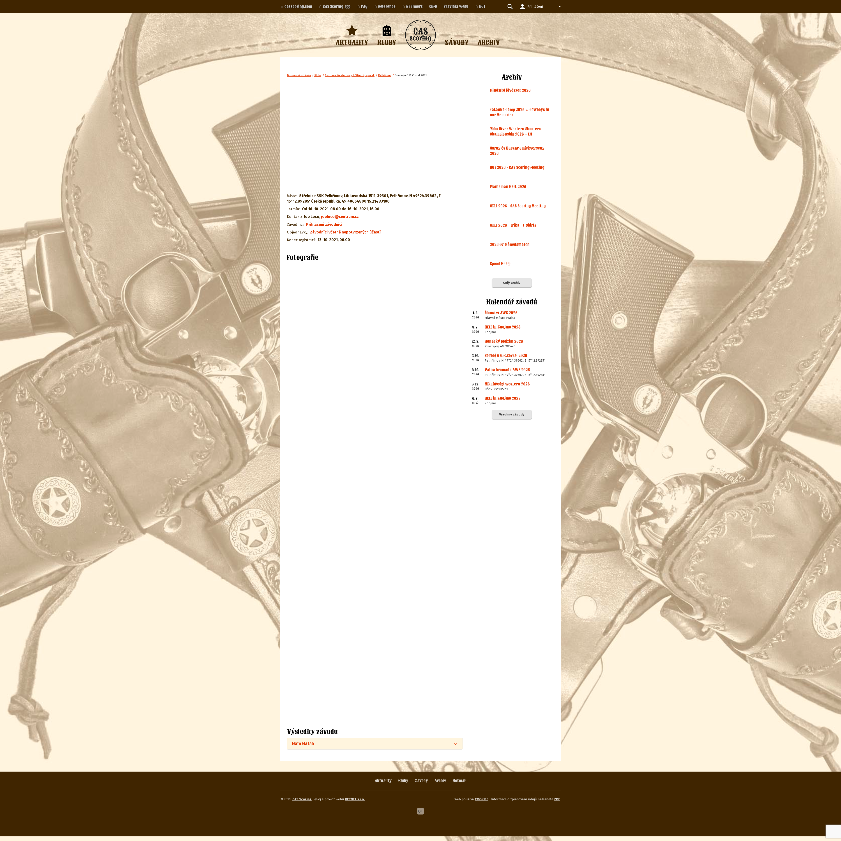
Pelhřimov (384, 75)
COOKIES (481, 799)
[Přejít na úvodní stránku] (420, 35)
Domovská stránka (299, 75)
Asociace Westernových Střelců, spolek (350, 75)
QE (420, 811)
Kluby (317, 75)
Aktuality (383, 780)
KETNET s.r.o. (355, 799)
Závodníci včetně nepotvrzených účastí (345, 232)
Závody (421, 780)
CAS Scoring (301, 799)
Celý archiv (511, 283)
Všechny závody (511, 414)
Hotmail (459, 780)
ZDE (557, 799)
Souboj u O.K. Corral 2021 (411, 75)
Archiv (440, 780)
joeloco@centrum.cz (340, 216)
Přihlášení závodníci (324, 224)
